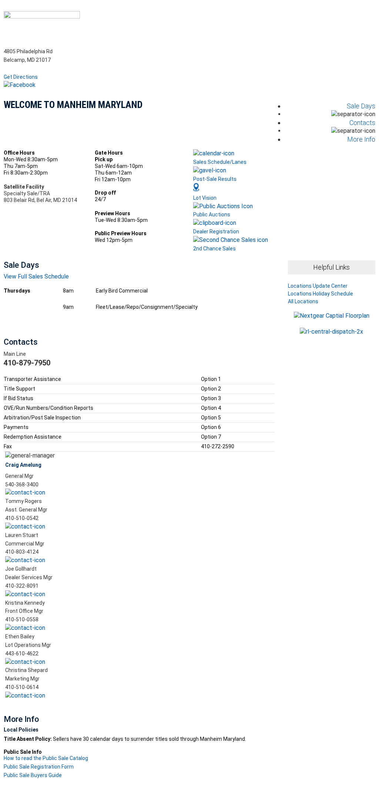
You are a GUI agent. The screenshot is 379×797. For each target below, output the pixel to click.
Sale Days (361, 106)
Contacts (362, 122)
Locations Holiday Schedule (320, 294)
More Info (361, 139)
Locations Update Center (318, 286)
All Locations (303, 301)
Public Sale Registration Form (39, 767)
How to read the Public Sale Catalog (46, 758)
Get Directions (21, 77)
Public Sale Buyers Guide (33, 775)
